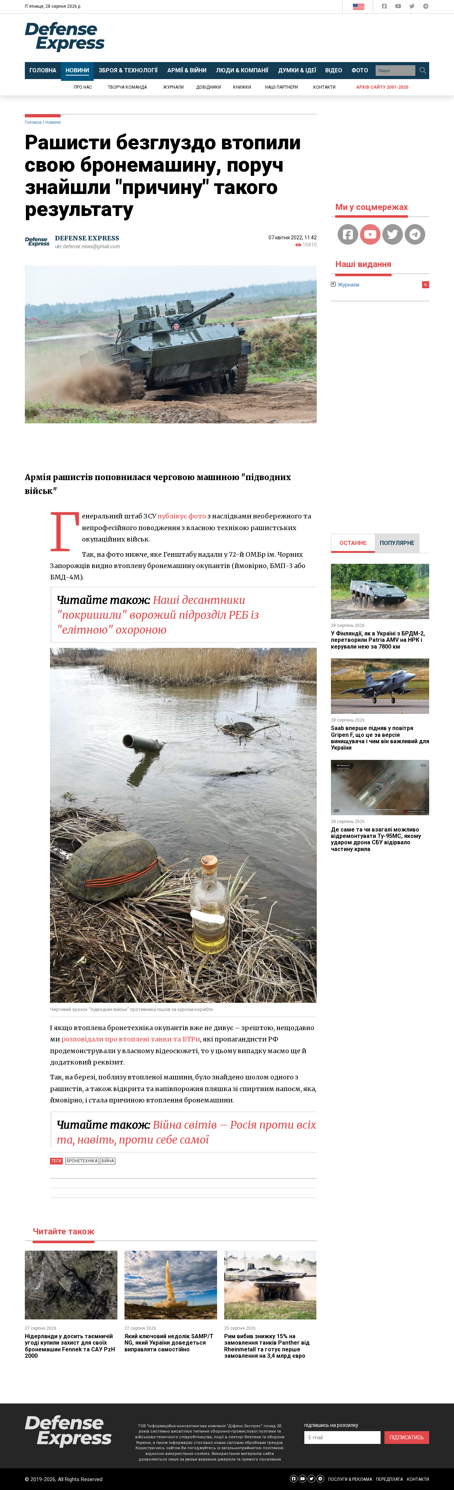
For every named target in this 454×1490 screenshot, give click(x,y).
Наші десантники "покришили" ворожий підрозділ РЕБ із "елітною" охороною (158, 614)
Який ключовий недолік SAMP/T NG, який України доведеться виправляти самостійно (169, 1343)
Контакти (324, 87)
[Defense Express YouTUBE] (399, 7)
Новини (53, 122)
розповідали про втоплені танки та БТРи (130, 1039)
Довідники (208, 87)
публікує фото (181, 516)
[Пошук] (422, 70)
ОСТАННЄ (353, 543)
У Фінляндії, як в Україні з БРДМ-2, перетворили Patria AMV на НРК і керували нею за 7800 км (378, 640)
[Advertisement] (285, 38)
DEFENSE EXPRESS (87, 238)
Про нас (83, 87)
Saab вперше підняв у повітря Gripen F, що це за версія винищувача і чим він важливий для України (380, 738)
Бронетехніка (82, 1160)
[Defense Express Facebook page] (385, 7)
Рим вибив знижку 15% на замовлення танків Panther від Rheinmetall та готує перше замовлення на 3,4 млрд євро (267, 1346)
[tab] (353, 543)
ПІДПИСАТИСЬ (407, 1437)
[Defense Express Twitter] (413, 7)
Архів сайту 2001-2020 (382, 87)
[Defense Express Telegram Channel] (425, 7)
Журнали (173, 87)
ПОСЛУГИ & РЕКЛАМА (350, 1479)
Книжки (242, 87)
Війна (107, 1160)
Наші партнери (281, 87)
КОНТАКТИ (418, 1479)
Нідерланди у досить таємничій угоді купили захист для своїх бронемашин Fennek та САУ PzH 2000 (70, 1346)
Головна (33, 122)
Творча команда (127, 87)
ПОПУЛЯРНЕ (397, 543)
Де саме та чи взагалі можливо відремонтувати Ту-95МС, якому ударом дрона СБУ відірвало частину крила (376, 839)
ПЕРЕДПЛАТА (389, 1479)
